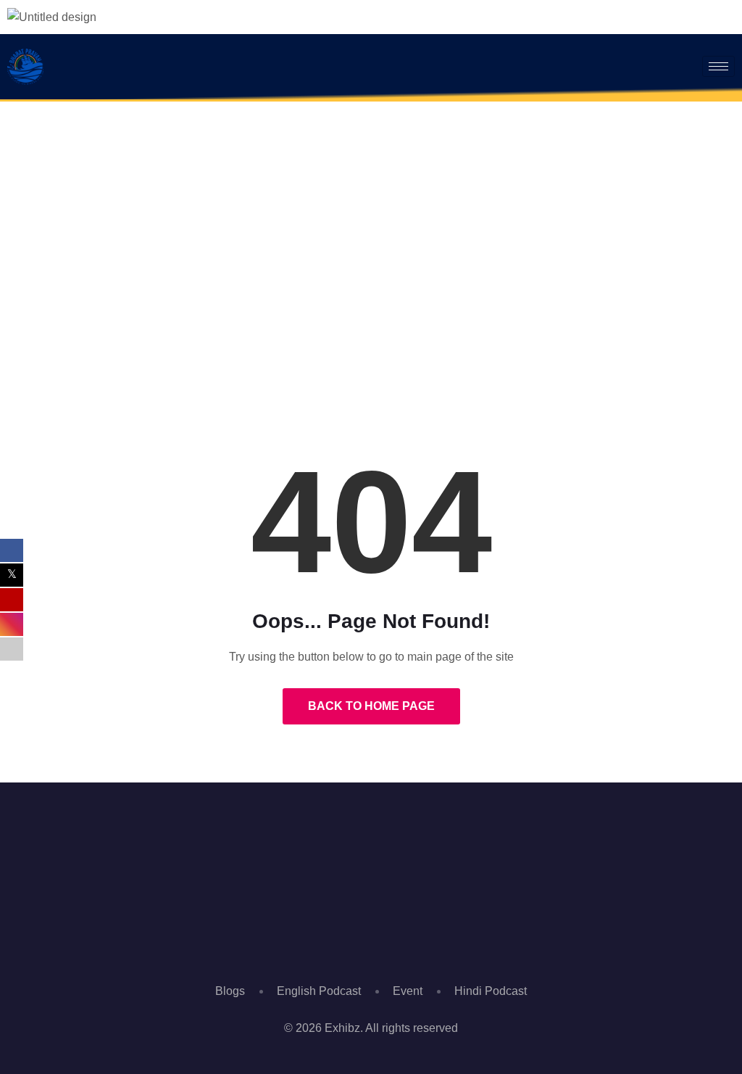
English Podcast (319, 991)
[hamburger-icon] (718, 66)
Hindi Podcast (490, 991)
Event (407, 991)
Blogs (230, 991)
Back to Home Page (371, 706)
